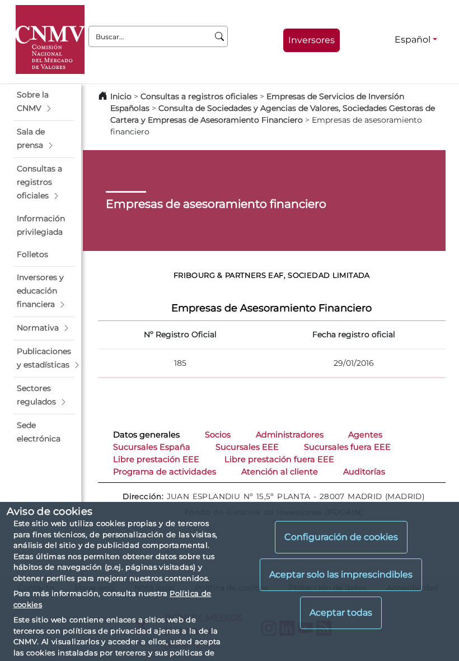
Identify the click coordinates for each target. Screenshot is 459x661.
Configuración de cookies (341, 537)
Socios (218, 435)
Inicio (121, 96)
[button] (43, 102)
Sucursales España (151, 447)
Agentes (365, 435)
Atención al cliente (279, 472)
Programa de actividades (164, 472)
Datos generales (146, 435)
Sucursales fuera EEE (347, 447)
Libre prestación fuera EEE (279, 459)
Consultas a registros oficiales (198, 96)
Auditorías (364, 472)
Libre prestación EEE (156, 459)
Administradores (290, 435)
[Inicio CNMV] (50, 39)
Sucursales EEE (247, 447)
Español (412, 39)
